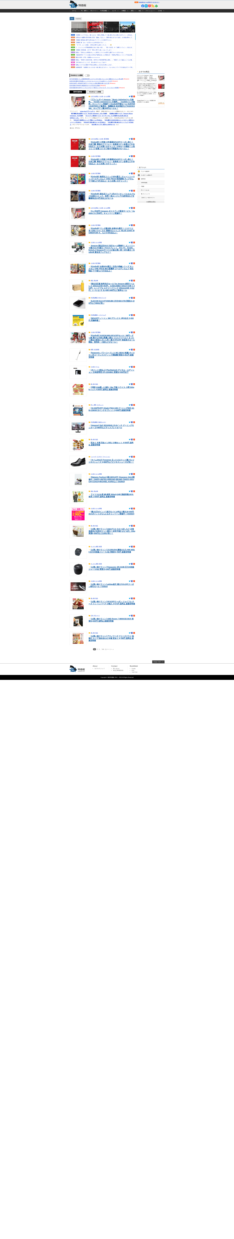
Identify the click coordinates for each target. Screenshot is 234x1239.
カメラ (114, 10)
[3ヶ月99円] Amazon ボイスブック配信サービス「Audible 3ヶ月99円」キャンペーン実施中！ (112, 212)
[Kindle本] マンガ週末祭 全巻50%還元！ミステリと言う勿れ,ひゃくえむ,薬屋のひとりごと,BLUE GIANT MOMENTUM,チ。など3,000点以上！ (111, 230)
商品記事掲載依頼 (118, 670)
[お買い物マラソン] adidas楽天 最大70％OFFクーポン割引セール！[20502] (111, 585)
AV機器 (124, 10)
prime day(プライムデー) (87, 111)
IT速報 (131, 64)
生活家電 (96, 349)
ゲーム (97, 367)
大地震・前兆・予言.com (127, 55)
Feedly (134, 668)
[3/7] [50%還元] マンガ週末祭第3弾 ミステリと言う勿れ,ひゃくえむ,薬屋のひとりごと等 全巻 (96, 79)
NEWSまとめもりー (128, 50)
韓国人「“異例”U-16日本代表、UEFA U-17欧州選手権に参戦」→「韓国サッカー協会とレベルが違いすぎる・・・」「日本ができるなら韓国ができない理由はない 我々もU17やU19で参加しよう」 (104, 60)
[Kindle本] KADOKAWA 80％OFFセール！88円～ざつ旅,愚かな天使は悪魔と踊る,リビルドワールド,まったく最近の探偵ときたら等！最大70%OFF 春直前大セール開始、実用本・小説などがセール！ (112, 338)
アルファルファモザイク (127, 37)
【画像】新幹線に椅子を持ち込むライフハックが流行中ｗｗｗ (94, 40)
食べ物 (93, 384)
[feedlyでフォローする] (156, 5)
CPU (92, 615)
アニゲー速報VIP (128, 35)
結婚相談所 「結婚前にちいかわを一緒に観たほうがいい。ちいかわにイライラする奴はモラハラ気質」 (104, 67)
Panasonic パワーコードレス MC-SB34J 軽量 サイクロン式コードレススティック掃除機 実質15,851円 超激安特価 (112, 355)
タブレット (100, 405)
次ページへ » (109, 649)
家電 (92, 349)
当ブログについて (100, 668)
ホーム (74, 10)
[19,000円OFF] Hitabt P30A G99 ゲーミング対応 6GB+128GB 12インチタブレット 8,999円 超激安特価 (111, 409)
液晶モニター (102, 422)
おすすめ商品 (94, 96)
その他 (160, 10)
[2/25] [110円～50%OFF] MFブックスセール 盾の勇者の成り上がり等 (89, 83)
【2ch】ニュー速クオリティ (127, 40)
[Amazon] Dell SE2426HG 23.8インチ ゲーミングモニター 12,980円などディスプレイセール (111, 426)
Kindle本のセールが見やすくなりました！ (149, 2)
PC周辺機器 (103, 10)
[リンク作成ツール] (163, 5)
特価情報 (78, 18)
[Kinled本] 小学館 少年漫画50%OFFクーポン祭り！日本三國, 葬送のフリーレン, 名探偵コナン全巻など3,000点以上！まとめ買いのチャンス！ (112, 161)
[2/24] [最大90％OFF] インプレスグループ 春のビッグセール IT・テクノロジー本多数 (94, 87)
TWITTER (134, 672)
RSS (133, 670)
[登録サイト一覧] (159, 5)
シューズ (93, 456)
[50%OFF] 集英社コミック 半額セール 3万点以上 (88, 120)
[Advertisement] (151, 40)
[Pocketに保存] (149, 5)
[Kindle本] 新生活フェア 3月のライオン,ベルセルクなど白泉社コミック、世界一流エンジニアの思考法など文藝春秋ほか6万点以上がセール (112, 196)
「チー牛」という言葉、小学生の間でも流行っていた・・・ (93, 45)
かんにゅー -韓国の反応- (127, 52)
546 (103, 649)
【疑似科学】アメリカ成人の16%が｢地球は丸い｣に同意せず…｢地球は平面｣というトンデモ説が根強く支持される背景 (104, 55)
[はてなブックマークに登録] (146, 5)
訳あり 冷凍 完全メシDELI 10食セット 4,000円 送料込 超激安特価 (111, 444)
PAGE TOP (158, 661)
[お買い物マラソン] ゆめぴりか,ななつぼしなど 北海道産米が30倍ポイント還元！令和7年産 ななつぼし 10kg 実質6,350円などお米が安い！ (112, 531)
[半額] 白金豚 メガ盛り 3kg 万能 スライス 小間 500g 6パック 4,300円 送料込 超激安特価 (111, 388)
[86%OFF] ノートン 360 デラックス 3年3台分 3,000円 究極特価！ (111, 319)
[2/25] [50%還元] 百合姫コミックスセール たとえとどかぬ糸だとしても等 (90, 81)
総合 (72, 18)
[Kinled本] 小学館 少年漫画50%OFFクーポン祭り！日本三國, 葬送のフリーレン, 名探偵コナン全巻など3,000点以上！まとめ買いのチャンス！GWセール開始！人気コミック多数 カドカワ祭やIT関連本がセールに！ (112, 145)
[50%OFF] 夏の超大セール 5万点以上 (94, 122)
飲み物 (96, 280)
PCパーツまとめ (128, 62)
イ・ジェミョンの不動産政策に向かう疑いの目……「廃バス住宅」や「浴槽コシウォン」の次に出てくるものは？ (104, 47)
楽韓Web (130, 47)
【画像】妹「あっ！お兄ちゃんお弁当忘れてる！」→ (91, 42)
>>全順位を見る (150, 201)
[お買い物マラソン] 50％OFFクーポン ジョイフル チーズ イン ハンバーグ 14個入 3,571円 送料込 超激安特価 (112, 603)
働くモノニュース (128, 57)
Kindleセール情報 (77, 75)
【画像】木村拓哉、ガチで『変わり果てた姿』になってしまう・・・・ (96, 50)
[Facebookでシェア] (142, 5)
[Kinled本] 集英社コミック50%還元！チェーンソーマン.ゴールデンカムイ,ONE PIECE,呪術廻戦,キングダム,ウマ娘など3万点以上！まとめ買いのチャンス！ (112, 179)
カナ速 (130, 67)
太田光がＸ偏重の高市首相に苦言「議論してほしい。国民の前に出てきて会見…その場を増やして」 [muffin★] (104, 37)
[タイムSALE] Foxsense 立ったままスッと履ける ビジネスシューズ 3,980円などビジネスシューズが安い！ (111, 461)
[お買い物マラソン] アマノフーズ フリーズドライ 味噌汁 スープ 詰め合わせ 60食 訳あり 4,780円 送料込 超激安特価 (111, 638)
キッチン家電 (94, 546)
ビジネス (99, 456)
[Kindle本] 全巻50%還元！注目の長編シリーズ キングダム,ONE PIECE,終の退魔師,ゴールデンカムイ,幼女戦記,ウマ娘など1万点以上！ (111, 268)
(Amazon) (126, 79)
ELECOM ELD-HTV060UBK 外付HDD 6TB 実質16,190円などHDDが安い (111, 302)
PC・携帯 (84, 10)
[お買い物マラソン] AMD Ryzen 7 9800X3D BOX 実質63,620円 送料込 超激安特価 (111, 620)
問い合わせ (116, 668)
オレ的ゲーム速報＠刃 (127, 45)
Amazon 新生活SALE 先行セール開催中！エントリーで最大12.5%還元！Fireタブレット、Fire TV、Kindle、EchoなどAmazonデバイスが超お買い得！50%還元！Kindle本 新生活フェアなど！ (112, 249)
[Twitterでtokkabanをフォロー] (136, 5)
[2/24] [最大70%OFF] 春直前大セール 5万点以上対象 (84, 85)
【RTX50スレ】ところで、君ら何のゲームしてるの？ (91, 62)
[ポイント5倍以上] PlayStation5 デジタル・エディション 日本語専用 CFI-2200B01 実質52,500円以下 (111, 371)
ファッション (149, 10)
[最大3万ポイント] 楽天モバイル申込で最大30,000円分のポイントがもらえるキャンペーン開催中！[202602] (111, 513)
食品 (92, 280)
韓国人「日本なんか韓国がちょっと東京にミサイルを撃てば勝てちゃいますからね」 (100, 52)
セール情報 (107, 96)
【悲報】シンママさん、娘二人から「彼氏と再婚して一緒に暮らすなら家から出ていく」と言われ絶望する (104, 35)
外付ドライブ (102, 297)
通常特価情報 (77, 92)
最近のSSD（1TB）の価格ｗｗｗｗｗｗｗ (88, 57)
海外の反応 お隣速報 (127, 59)
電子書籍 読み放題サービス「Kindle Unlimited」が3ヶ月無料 (89, 113)
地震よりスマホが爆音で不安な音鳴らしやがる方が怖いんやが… (94, 65)
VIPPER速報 (129, 42)
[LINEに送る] (139, 5)
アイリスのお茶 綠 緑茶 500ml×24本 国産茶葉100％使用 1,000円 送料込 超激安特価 (111, 495)
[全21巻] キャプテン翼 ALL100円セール (103, 124)
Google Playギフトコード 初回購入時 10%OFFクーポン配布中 (146, 101)
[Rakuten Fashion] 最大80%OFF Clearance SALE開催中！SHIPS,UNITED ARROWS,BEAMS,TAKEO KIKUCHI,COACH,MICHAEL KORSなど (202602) (112, 479)
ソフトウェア (102, 315)
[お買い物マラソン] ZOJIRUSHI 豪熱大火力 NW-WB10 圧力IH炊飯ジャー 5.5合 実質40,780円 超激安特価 (112, 551)
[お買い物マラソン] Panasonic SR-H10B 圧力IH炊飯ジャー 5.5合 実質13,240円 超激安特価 (111, 568)
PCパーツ (93, 10)
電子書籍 (106, 139)
